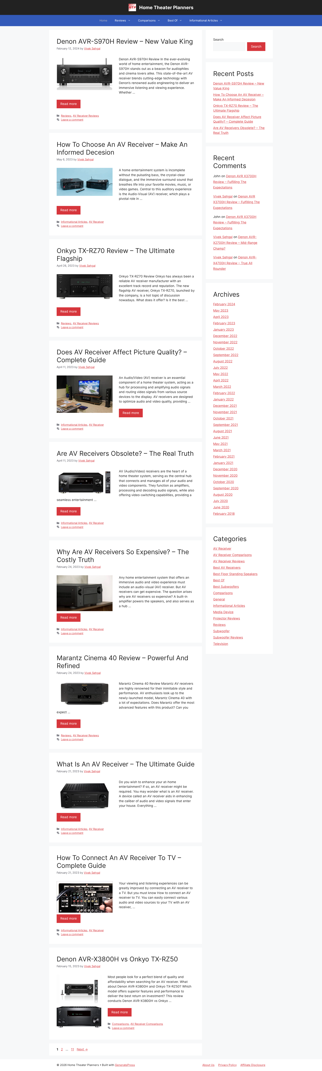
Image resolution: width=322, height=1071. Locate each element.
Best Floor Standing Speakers (235, 574)
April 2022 (220, 380)
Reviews (120, 20)
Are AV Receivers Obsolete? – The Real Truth (125, 453)
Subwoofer (221, 631)
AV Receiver (96, 221)
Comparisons (147, 20)
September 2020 (226, 488)
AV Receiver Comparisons (146, 1023)
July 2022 (220, 368)
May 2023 (220, 310)
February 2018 (224, 514)
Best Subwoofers (226, 587)
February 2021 (224, 456)
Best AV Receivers (227, 567)
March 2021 (222, 450)
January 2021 (223, 463)
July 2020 (220, 501)
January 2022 (223, 399)
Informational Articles (204, 20)
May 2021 (220, 444)
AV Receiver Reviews (86, 115)
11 (73, 1049)
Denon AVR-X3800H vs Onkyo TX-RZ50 (117, 959)
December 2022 (225, 336)
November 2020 (225, 475)
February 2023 (224, 323)
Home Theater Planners (166, 7)
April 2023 (221, 317)
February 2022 (224, 393)
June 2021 (221, 437)
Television (220, 644)
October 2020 (223, 482)
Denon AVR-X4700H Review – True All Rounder (235, 263)
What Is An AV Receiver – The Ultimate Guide (126, 764)
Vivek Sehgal (223, 196)
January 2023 (223, 329)
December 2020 (225, 469)
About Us (208, 1065)
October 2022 (223, 348)
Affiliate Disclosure (252, 1065)
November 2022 (225, 342)
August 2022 (222, 361)
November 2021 (225, 412)
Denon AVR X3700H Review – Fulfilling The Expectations (234, 181)
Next (82, 1049)
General (219, 599)
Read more (68, 104)
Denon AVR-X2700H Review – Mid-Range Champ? (235, 242)
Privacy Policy (227, 1065)
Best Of (172, 20)
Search (218, 39)
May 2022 (220, 374)
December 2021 (225, 406)
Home (103, 20)
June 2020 (221, 507)
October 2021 (223, 418)
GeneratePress (125, 1065)
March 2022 (222, 387)
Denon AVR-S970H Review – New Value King (125, 41)
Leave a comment (72, 119)
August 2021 (222, 431)
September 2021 (225, 425)
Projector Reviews (226, 618)
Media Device (223, 612)
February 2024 (224, 304)
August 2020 (223, 494)
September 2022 (225, 355)
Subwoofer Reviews (228, 637)
